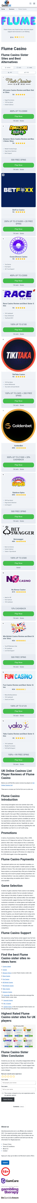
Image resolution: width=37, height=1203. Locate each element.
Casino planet (7, 966)
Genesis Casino (7, 992)
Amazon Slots (7, 973)
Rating (8, 67)
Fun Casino (6, 979)
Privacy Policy (7, 1144)
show (21, 1106)
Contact (5, 1151)
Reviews (11, 9)
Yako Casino (6, 989)
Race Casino (6, 976)
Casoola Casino (8, 1000)
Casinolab (6, 995)
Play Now (18, 116)
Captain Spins (7, 1007)
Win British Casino (8, 986)
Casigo (5, 970)
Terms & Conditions (9, 1146)
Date (20, 67)
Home (3, 9)
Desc (27, 72)
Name (30, 67)
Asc (11, 72)
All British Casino (8, 982)
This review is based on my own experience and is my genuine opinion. (19, 1094)
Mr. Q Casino (7, 1003)
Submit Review (7, 1099)
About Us (5, 1149)
